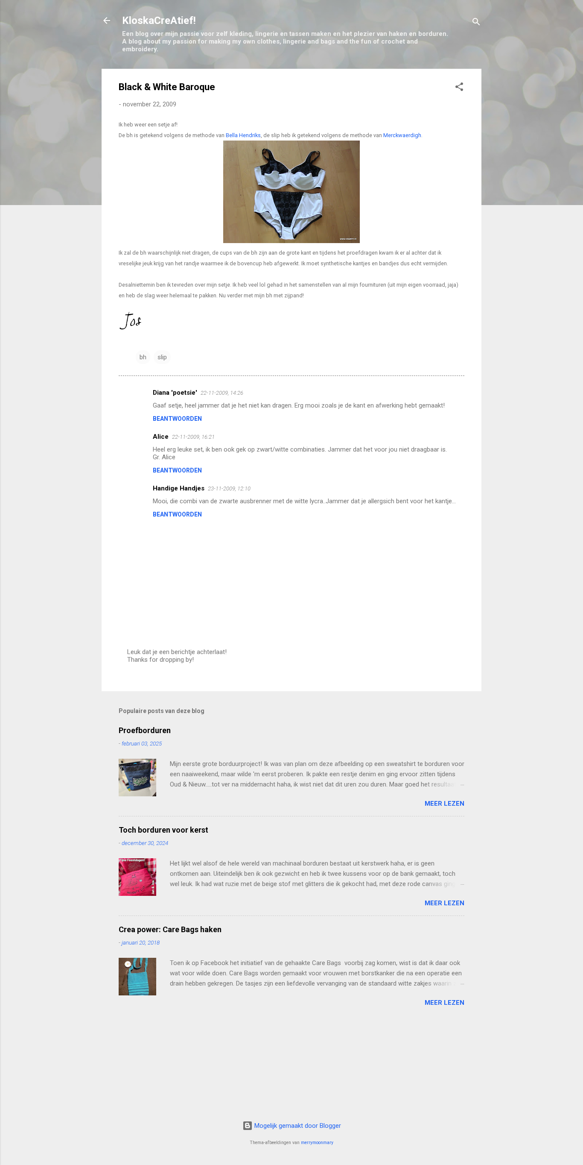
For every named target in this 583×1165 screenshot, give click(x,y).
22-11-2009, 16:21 (193, 437)
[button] (459, 88)
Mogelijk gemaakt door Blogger (297, 1126)
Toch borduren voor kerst (163, 829)
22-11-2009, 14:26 (222, 393)
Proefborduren (145, 730)
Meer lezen (444, 803)
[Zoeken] (476, 23)
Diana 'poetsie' (175, 392)
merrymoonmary (317, 1142)
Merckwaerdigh (402, 135)
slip (162, 357)
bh (143, 357)
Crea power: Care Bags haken (170, 929)
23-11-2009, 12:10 (229, 488)
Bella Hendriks (243, 135)
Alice (161, 436)
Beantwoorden (177, 418)
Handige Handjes (178, 488)
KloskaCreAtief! (159, 20)
